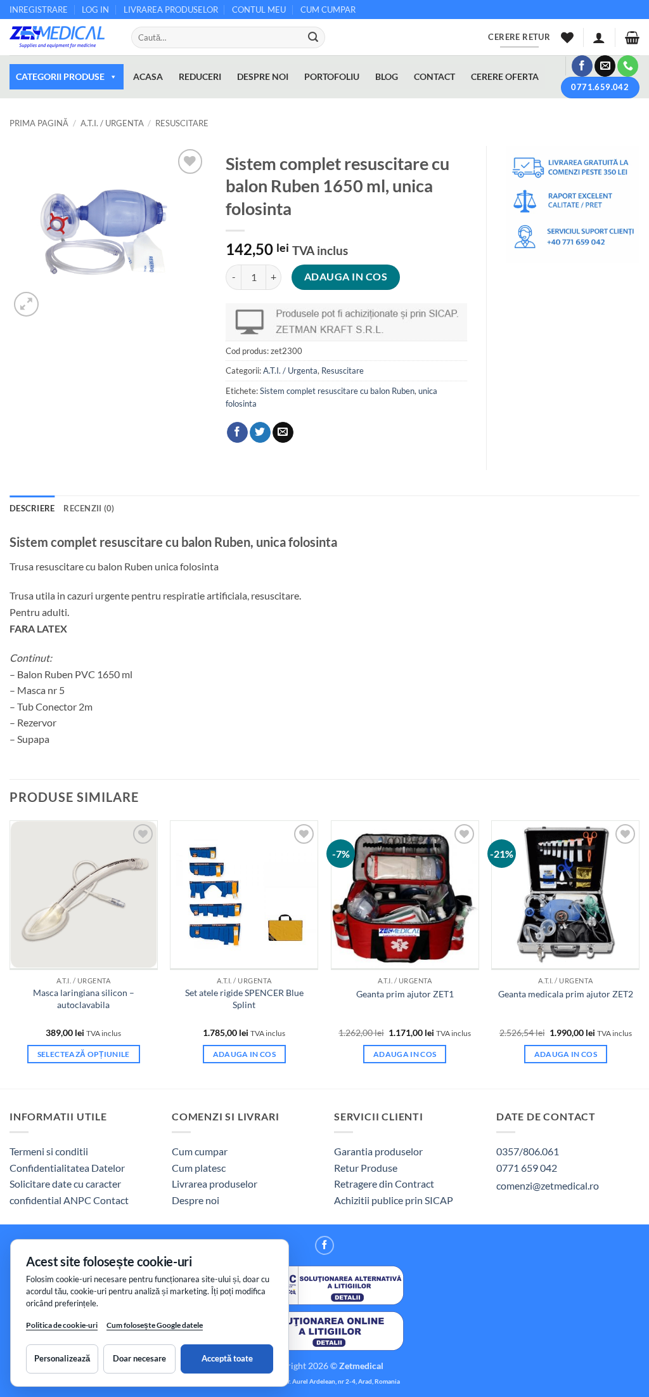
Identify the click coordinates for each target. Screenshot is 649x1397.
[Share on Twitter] (260, 432)
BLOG (386, 76)
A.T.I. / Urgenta (112, 123)
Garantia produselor (378, 1151)
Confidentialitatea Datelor (67, 1168)
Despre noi (195, 1200)
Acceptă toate (227, 1358)
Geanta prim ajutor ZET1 (405, 993)
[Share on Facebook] (237, 432)
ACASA (148, 76)
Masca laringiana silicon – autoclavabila (83, 998)
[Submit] (313, 37)
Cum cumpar (200, 1151)
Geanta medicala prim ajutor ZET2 (565, 993)
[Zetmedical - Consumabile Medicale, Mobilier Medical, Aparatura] (61, 37)
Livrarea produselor (214, 1183)
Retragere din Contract (384, 1183)
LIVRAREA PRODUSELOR (171, 9)
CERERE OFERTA (505, 76)
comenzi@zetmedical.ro (547, 1185)
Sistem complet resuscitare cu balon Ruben (337, 391)
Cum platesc (199, 1168)
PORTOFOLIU (331, 76)
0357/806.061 (527, 1151)
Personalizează (62, 1358)
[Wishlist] (567, 37)
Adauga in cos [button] (244, 1054)
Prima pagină (39, 123)
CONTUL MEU (259, 9)
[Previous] (10, 953)
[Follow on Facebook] (582, 66)
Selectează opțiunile (83, 1054)
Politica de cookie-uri (62, 1325)
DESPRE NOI (262, 76)
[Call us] (627, 66)
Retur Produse (365, 1168)
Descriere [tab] (32, 508)
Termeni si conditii (49, 1151)
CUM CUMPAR (328, 9)
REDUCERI (200, 76)
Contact (111, 1200)
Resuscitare (182, 123)
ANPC (78, 1200)
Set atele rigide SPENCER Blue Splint (244, 998)
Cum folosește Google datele (154, 1327)
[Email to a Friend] (283, 432)
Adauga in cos (345, 276)
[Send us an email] (604, 66)
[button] (599, 37)
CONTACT (434, 76)
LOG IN (95, 9)
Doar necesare (139, 1358)
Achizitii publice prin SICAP (393, 1200)
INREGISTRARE (39, 9)
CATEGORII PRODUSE (60, 76)
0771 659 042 (526, 1168)
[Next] (638, 953)
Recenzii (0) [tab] (88, 508)
